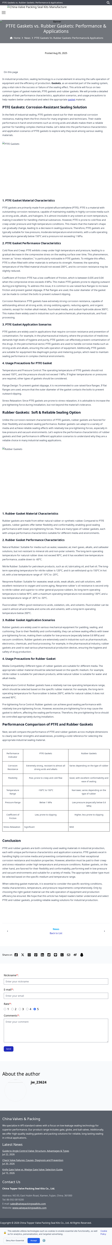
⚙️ (44, 1240)
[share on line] (55, 955)
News (27, 38)
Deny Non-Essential (15, 1240)
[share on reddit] (48, 955)
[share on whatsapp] (62, 955)
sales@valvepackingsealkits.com (28, 1203)
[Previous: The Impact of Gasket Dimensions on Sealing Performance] (7, 931)
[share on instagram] (29, 955)
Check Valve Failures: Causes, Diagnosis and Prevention (32, 1160)
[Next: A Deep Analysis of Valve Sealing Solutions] (104, 931)
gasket (71, 99)
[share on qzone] (81, 955)
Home (17, 38)
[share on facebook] (16, 955)
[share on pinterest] (35, 955)
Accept (33, 1240)
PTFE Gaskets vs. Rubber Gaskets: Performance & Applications (68, 38)
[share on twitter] (22, 955)
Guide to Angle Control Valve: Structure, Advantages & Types (35, 1150)
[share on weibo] (75, 955)
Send (8, 1048)
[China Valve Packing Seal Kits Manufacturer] (37, 12)
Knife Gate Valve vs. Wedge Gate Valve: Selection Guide (32, 1169)
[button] (3, 12)
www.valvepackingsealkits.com (29, 1207)
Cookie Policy (103, 1232)
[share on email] (68, 955)
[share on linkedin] (42, 955)
